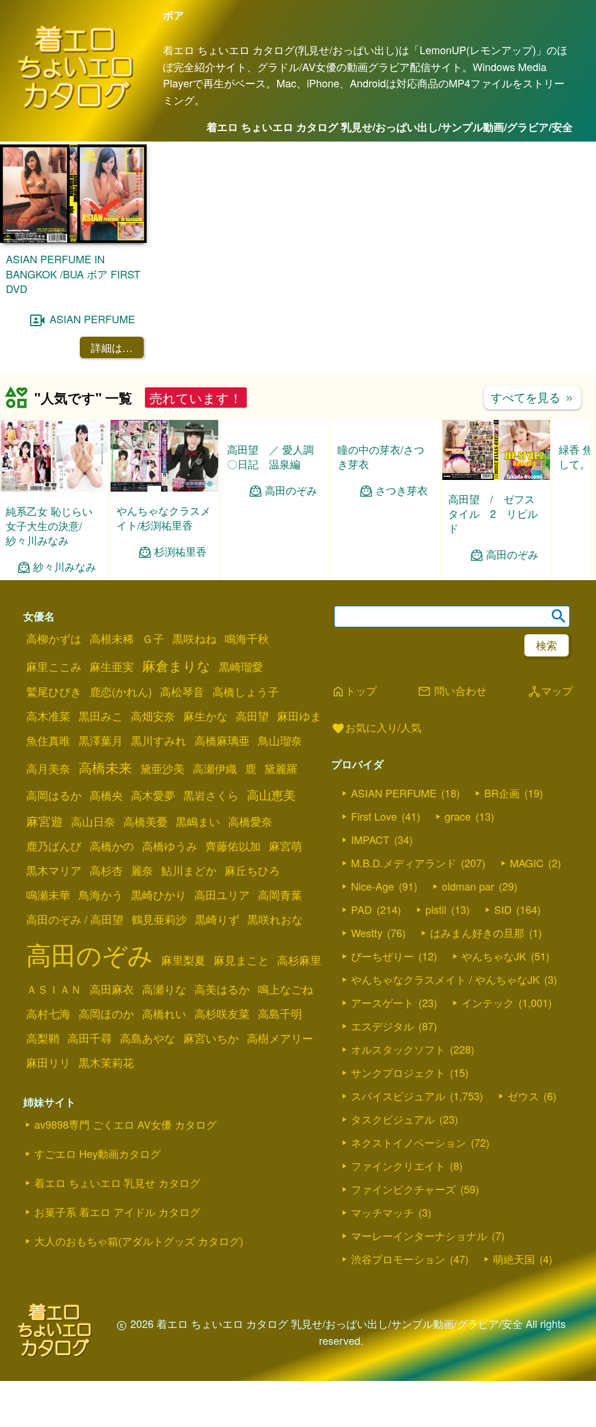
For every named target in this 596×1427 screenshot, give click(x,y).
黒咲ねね (194, 638)
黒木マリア (53, 870)
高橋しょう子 (245, 691)
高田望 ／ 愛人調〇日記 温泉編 (270, 456)
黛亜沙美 (162, 768)
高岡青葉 (280, 894)
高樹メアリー (280, 1037)
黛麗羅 (280, 768)
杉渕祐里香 (180, 551)
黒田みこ (101, 715)
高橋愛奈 (250, 821)
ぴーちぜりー (382, 956)
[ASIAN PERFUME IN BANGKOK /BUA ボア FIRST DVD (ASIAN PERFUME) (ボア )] (73, 239)
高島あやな (147, 1037)
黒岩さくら (211, 795)
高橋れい (164, 1013)
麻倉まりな (176, 665)
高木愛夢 (153, 795)
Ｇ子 (153, 638)
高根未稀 (112, 638)
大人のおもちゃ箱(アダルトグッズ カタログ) (138, 1240)
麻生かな (205, 715)
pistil (435, 909)
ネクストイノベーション (408, 1142)
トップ (354, 691)
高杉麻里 (299, 959)
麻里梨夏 (183, 959)
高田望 (252, 715)
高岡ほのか (106, 1013)
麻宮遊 (44, 820)
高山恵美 (271, 794)
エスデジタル (382, 1026)
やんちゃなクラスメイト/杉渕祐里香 (163, 517)
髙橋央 (106, 795)
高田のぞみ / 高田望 (74, 919)
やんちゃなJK (494, 956)
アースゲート (382, 1002)
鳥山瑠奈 (280, 740)
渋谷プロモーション (398, 1258)
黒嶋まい (198, 821)
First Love (374, 816)
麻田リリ (48, 1062)
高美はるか (222, 989)
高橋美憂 (145, 821)
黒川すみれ (158, 740)
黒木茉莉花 (106, 1062)
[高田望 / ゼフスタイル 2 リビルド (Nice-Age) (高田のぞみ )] (496, 476)
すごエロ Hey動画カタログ (97, 1153)
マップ (550, 691)
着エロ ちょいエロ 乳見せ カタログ (117, 1182)
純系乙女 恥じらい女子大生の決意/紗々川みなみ (49, 525)
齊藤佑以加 (233, 845)
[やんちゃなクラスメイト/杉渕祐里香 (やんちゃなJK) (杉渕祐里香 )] (164, 487)
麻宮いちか (211, 1037)
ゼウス (523, 1095)
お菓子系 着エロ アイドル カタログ (117, 1211)
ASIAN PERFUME (92, 318)
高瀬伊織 (215, 768)
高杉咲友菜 (222, 1013)
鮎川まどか (189, 870)
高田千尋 (90, 1037)
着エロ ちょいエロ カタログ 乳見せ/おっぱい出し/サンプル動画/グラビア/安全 (390, 127)
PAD (361, 909)
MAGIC (527, 862)
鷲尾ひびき (53, 691)
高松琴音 (182, 691)
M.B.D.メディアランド (403, 862)
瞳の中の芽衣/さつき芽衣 (381, 517)
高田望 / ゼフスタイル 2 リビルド (493, 513)
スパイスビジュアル (398, 1095)
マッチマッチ (382, 1212)
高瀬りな (164, 989)
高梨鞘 (42, 1037)
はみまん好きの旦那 (477, 932)
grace (458, 816)
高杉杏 (106, 870)
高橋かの (112, 845)
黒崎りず (217, 919)
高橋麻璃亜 (222, 740)
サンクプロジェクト (398, 1072)
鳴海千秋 (247, 638)
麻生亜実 (112, 666)
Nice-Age (372, 886)
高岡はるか (53, 795)
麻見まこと (241, 959)
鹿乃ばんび (53, 845)
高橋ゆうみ (169, 845)
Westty (366, 932)
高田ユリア (222, 894)
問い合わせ (452, 691)
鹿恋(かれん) (121, 691)
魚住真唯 (48, 740)
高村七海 (48, 1013)
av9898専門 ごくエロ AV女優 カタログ (125, 1124)
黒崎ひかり (158, 894)
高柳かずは (53, 638)
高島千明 (280, 1013)
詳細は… (112, 347)
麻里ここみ (53, 666)
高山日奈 (93, 821)
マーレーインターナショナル (419, 1235)
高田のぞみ (291, 490)
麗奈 (142, 870)
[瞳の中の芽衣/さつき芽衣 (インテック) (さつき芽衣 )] (385, 487)
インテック (488, 1002)
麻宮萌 (285, 845)
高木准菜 (48, 715)
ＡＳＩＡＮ (53, 989)
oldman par (468, 886)
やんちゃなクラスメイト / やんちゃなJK (445, 979)
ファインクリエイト (398, 1165)
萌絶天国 (514, 1258)
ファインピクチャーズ (403, 1189)
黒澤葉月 (101, 740)
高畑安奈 (153, 715)
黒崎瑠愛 (241, 666)
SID (503, 909)
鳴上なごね (285, 989)
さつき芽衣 (401, 552)
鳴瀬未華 (48, 894)
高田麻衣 (112, 989)
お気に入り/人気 (376, 728)
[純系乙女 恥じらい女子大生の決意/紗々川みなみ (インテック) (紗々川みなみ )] (54, 488)
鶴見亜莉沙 (159, 919)
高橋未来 (105, 767)
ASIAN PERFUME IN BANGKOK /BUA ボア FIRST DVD (73, 273)
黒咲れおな (275, 919)
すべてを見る (532, 396)
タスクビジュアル (393, 1119)
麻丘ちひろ (252, 870)
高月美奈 (48, 768)
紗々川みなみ (64, 566)
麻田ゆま (299, 715)
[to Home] (75, 107)
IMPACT (370, 839)
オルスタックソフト (398, 1049)
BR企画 (502, 793)
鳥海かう (101, 894)
